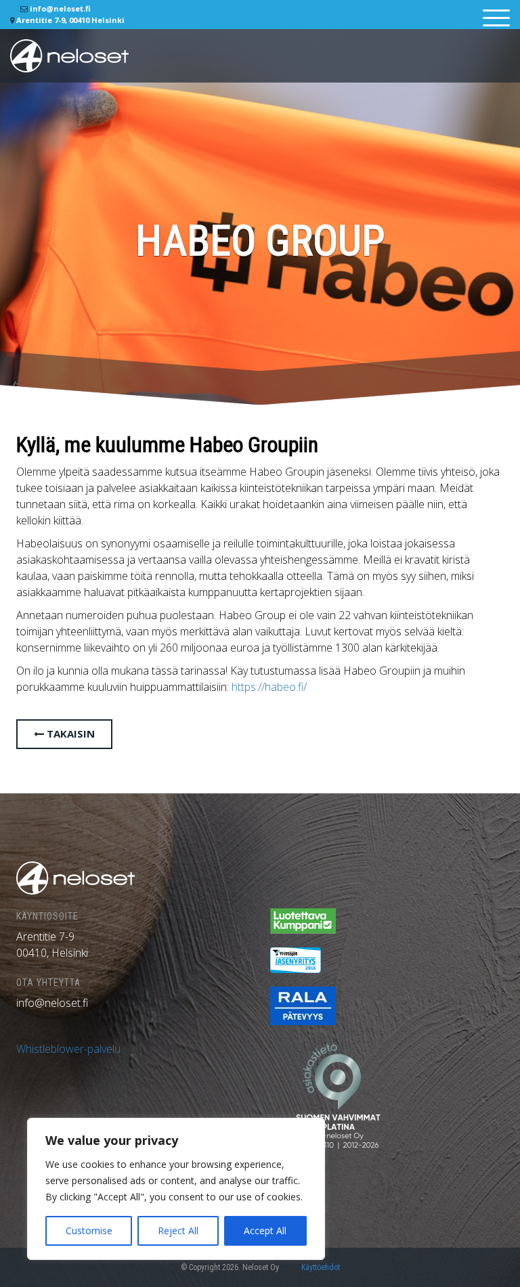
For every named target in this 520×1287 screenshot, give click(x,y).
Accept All (265, 1230)
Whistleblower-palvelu (68, 1048)
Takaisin (69, 733)
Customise (89, 1230)
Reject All (178, 1230)
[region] (176, 1189)
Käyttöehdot (320, 1267)
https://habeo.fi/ (269, 686)
